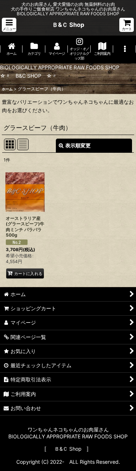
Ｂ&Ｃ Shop (68, 24)
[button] (9, 25)
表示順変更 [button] (78, 145)
